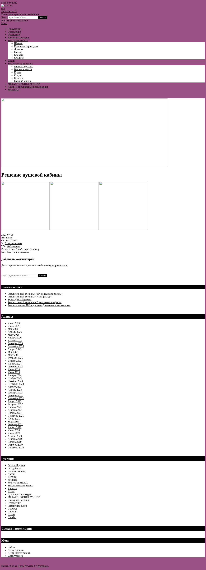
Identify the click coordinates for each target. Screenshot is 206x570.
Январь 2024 (15, 375)
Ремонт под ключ (17, 505)
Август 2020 (14, 427)
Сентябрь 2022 (16, 398)
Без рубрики (14, 468)
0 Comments (13, 246)
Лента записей (16, 550)
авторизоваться (58, 265)
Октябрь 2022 (15, 395)
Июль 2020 (14, 430)
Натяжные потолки (18, 500)
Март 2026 (13, 334)
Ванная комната (13, 243)
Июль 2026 (14, 323)
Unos (20, 566)
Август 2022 (14, 401)
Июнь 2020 (14, 433)
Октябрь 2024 (15, 366)
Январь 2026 (15, 337)
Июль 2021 (14, 418)
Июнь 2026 (14, 326)
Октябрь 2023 (15, 381)
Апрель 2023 (15, 389)
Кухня (11, 491)
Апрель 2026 (15, 331)
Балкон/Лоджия (16, 465)
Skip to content (9, 2)
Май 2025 (13, 352)
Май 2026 (13, 329)
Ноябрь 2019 (15, 441)
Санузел (12, 508)
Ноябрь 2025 (15, 340)
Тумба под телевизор (27, 249)
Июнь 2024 (14, 372)
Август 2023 (14, 386)
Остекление (14, 503)
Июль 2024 (14, 369)
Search (4, 17)
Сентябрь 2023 (16, 384)
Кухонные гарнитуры (19, 494)
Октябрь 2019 (15, 444)
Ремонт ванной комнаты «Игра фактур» (30, 296)
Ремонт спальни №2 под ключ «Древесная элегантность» (39, 305)
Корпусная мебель (18, 482)
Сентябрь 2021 (16, 415)
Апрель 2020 (15, 436)
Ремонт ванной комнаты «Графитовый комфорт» (34, 302)
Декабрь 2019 (15, 439)
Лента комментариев (19, 553)
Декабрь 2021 (15, 410)
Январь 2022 (15, 407)
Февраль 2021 (15, 424)
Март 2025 (13, 355)
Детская (12, 476)
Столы (11, 514)
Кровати (12, 488)
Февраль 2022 (15, 404)
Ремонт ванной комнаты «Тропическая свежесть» (35, 293)
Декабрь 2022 (15, 392)
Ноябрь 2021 (15, 412)
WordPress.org (15, 555)
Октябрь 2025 (15, 343)
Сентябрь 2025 (16, 346)
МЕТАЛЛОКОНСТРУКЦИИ (24, 497)
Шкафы (12, 517)
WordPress (42, 566)
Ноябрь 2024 (15, 363)
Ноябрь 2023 (15, 378)
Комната (12, 479)
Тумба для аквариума (19, 299)
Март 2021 (13, 421)
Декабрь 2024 (15, 360)
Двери (11, 474)
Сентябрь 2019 (16, 447)
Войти (11, 547)
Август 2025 (14, 349)
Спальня (12, 511)
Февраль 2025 (15, 357)
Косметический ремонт (20, 485)
